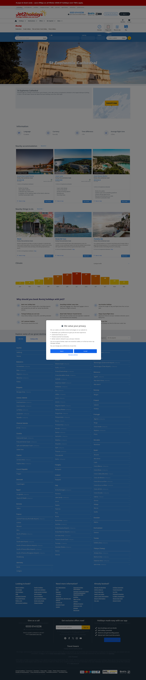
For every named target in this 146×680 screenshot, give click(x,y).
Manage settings (73, 355)
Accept (85, 351)
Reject (62, 351)
